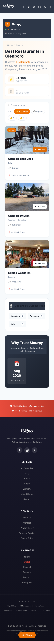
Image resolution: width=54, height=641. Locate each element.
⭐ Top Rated (22, 111)
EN (29, 7)
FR (39, 7)
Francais (27, 572)
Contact (27, 523)
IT (24, 7)
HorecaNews (39, 606)
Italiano (27, 557)
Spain (27, 483)
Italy (27, 473)
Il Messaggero (25, 606)
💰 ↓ (22, 118)
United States (27, 494)
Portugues (27, 582)
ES (34, 7)
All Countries (27, 468)
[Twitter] (34, 450)
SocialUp (46, 610)
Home (10, 45)
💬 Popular (38, 111)
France (27, 478)
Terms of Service (27, 533)
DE (44, 7)
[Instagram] (27, 450)
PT (50, 7)
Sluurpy (27, 499)
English (27, 562)
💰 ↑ (12, 118)
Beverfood (8, 610)
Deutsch (27, 577)
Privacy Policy (27, 528)
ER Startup (35, 610)
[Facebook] (19, 450)
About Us (27, 517)
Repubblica (11, 606)
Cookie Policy (27, 538)
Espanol (27, 567)
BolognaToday (21, 610)
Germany (27, 489)
